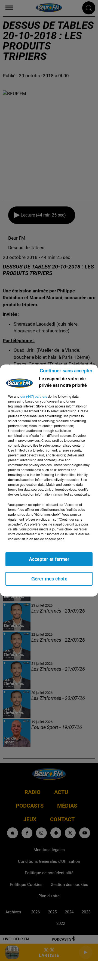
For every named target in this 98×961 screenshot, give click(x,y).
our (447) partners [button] (33, 396)
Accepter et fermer (49, 559)
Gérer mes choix (49, 578)
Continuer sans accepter (66, 370)
